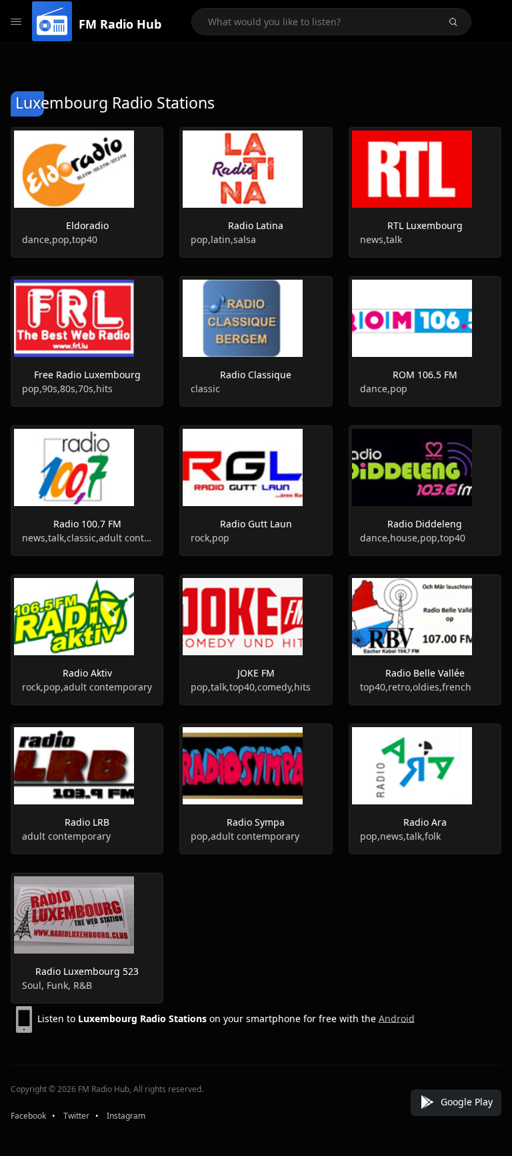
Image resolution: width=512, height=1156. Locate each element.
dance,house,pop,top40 (412, 537)
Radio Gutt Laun (256, 523)
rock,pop (210, 537)
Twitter (76, 1115)
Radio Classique (255, 374)
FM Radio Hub (120, 24)
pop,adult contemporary (245, 836)
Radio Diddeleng (424, 523)
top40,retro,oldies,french (415, 687)
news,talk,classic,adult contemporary (87, 537)
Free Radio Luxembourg (87, 374)
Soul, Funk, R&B (57, 985)
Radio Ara (425, 822)
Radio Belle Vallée (425, 673)
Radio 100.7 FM (87, 523)
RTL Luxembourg (425, 225)
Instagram (126, 1115)
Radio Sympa (256, 822)
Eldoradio (87, 225)
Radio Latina (255, 225)
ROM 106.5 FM (425, 374)
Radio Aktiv (87, 673)
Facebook (28, 1115)
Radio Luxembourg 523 (87, 971)
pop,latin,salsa (223, 239)
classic (205, 388)
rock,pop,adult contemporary (87, 687)
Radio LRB (87, 822)
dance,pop (383, 388)
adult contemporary (66, 836)
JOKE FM (256, 673)
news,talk (381, 239)
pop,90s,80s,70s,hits (67, 388)
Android (397, 1017)
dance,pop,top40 (59, 239)
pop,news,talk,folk (400, 836)
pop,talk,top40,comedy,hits (251, 687)
